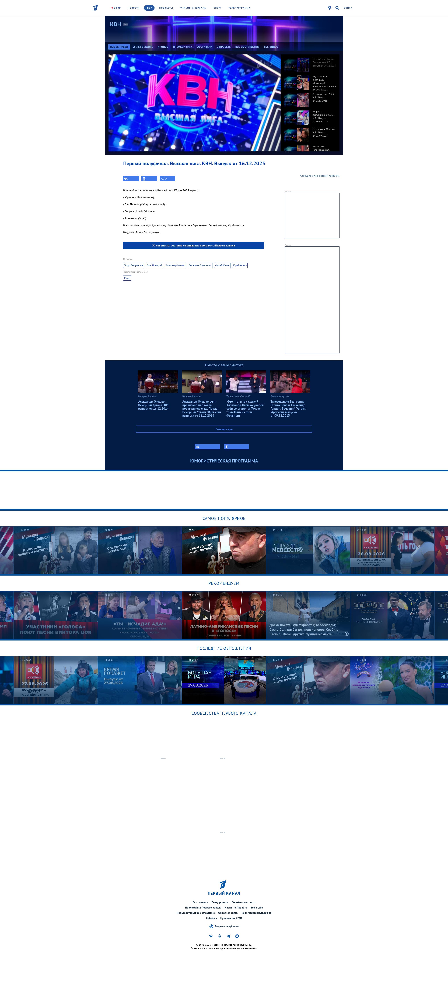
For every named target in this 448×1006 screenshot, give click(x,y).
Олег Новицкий (154, 265)
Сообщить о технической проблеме (320, 175)
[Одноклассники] (149, 178)
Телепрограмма (239, 8)
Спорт (218, 8)
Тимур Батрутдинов (133, 265)
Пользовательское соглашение (196, 912)
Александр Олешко (175, 265)
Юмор (127, 278)
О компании (200, 902)
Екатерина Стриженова (200, 265)
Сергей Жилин (222, 265)
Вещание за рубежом (227, 926)
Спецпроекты (220, 902)
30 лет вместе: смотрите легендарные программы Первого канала (193, 245)
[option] (310, 63)
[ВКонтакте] (131, 178)
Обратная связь (228, 912)
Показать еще (224, 429)
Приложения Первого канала (203, 907)
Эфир (117, 8)
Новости (133, 8)
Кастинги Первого (236, 907)
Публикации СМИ (231, 918)
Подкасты (166, 8)
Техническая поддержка (256, 912)
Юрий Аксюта (240, 265)
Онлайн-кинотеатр (243, 902)
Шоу (149, 8)
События (211, 918)
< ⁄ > (164, 178)
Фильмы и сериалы (193, 8)
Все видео (257, 907)
